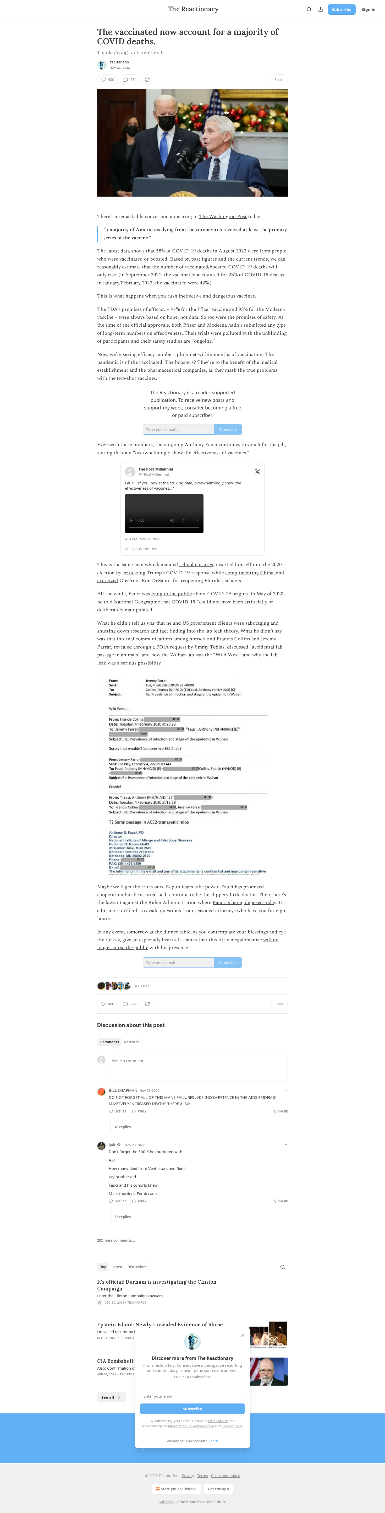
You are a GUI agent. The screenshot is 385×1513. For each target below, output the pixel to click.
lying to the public (171, 594)
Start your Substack (179, 1488)
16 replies (123, 1216)
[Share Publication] (320, 9)
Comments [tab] (109, 1042)
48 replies (123, 1127)
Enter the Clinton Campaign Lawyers (130, 1295)
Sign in (369, 9)
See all (107, 1397)
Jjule (112, 1144)
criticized (107, 581)
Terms (202, 1475)
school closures (196, 565)
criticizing (134, 573)
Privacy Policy (232, 1426)
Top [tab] (103, 1267)
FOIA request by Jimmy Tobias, (191, 647)
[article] (192, 1295)
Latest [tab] (117, 1267)
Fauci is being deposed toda (243, 902)
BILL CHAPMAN (123, 1090)
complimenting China (249, 573)
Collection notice (225, 1475)
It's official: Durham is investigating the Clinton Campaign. (157, 1285)
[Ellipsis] (285, 1090)
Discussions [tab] (137, 1267)
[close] (243, 1335)
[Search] (309, 9)
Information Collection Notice (191, 1426)
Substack (166, 1501)
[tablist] (119, 1042)
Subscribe (341, 9)
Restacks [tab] (131, 1042)
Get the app (218, 1488)
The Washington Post (223, 216)
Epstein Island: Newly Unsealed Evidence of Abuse (160, 1324)
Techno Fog (119, 62)
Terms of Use (218, 1420)
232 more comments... (116, 1240)
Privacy (188, 1475)
